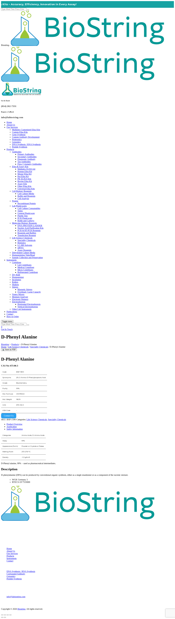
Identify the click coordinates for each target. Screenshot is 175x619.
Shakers (15, 284)
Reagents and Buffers (27, 233)
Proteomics (17, 139)
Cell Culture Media (26, 193)
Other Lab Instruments (21, 309)
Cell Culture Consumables (29, 208)
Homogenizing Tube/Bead (23, 255)
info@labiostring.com (16, 597)
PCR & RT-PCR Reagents (29, 230)
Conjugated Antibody (16, 574)
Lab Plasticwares (19, 206)
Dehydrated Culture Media (23, 252)
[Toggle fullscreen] (5, 614)
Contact (10, 314)
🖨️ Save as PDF (9, 350)
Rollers (15, 282)
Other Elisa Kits (24, 186)
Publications (12, 311)
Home (9, 122)
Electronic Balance (20, 299)
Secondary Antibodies (27, 157)
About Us (11, 125)
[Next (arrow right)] (5, 617)
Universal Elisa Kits (26, 189)
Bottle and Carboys (26, 220)
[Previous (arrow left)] (2, 617)
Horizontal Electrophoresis (29, 304)
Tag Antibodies (24, 161)
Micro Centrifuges (25, 270)
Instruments (12, 260)
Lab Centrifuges (24, 265)
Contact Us (9, 416)
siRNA (21, 248)
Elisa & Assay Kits (20, 166)
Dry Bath (16, 275)
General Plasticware (26, 213)
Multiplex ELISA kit (26, 169)
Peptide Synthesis (19, 147)
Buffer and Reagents (26, 196)
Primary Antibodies (26, 154)
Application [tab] (12, 426)
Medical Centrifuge (26, 267)
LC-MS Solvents (25, 245)
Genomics (16, 142)
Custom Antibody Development (26, 137)
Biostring (21, 609)
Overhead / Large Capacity (29, 292)
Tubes (20, 211)
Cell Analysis (23, 198)
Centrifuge (16, 262)
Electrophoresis (18, 302)
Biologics (22, 243)
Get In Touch (7, 329)
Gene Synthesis (18, 134)
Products (10, 149)
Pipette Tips (23, 216)
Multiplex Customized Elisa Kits (26, 130)
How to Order (13, 316)
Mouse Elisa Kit (24, 174)
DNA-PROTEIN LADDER (30, 225)
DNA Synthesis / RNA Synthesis (26, 144)
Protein (15, 201)
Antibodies (16, 152)
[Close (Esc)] (10, 614)
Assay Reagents (24, 250)
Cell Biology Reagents (22, 191)
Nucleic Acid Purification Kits (30, 228)
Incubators (16, 279)
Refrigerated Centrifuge (28, 272)
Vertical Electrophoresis (28, 307)
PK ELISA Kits (24, 179)
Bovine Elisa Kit (25, 181)
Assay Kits (22, 184)
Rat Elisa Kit (23, 176)
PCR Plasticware (25, 218)
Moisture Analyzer (20, 297)
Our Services (12, 127)
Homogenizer (18, 277)
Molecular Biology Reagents (24, 223)
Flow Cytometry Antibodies (30, 164)
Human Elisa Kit (25, 171)
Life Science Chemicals (22, 238)
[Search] (28, 9)
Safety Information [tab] (15, 429)
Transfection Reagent (27, 235)
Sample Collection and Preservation (27, 257)
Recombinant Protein (27, 203)
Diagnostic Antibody (26, 159)
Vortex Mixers (18, 294)
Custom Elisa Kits (20, 132)
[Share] (8, 614)
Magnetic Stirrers (25, 289)
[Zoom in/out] (2, 614)
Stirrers (15, 287)
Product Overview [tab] (14, 424)
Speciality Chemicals (27, 240)
